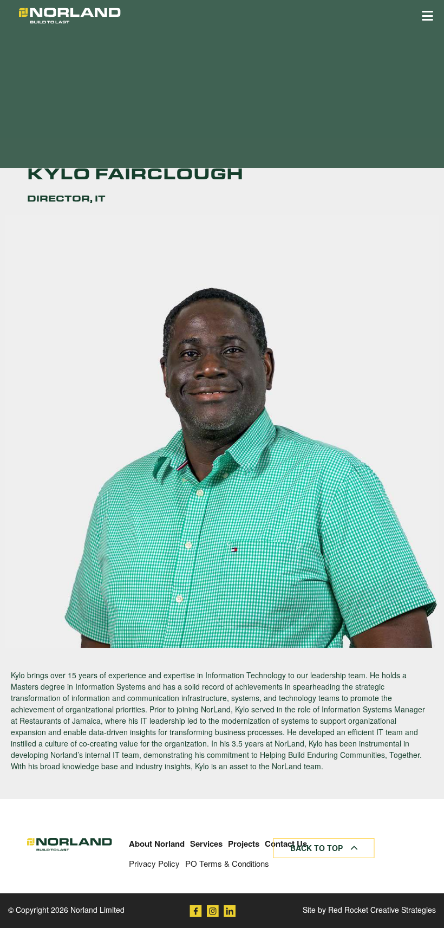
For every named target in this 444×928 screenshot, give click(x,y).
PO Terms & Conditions (227, 863)
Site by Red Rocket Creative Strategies (369, 909)
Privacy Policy (154, 863)
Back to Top (317, 847)
